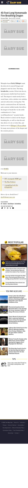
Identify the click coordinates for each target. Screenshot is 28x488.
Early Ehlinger (11, 203)
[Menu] (2, 2)
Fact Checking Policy (18, 430)
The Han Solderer (10, 182)
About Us (16, 422)
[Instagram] (8, 208)
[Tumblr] (10, 208)
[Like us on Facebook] (5, 208)
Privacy (4, 425)
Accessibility (21, 425)
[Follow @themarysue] (2, 208)
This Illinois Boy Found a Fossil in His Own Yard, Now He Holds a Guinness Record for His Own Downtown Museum (17, 351)
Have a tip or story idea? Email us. (17, 362)
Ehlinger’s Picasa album (18, 125)
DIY (1, 203)
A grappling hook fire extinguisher (11, 186)
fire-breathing (18, 203)
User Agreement (7, 427)
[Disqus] (14, 391)
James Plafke (5, 18)
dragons (5, 203)
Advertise (22, 422)
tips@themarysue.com (8, 197)
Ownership (10, 433)
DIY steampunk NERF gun (12, 179)
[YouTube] (13, 208)
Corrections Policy (7, 430)
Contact (17, 433)
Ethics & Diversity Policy (18, 427)
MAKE (6, 169)
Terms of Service (12, 425)
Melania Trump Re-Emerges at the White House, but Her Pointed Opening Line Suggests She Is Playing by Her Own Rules (18, 341)
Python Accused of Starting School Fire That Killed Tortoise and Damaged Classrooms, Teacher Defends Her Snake (15, 263)
